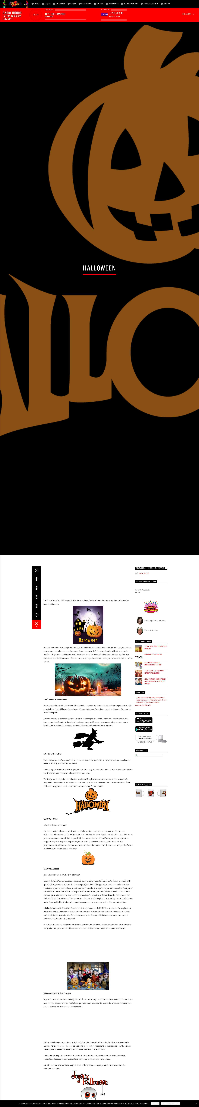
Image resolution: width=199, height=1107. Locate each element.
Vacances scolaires (131, 3)
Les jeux (73, 3)
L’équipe (48, 3)
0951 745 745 (144, 628)
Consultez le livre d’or (143, 760)
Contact (167, 3)
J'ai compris (155, 1103)
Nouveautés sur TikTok (153, 709)
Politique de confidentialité (170, 1103)
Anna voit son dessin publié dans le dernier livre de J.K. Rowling (155, 736)
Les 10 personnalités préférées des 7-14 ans (153, 719)
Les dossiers (60, 3)
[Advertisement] (88, 637)
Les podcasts (114, 3)
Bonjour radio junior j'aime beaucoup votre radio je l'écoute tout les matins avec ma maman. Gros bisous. (150, 754)
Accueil (37, 3)
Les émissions (86, 3)
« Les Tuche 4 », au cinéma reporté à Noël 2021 (154, 727)
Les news (100, 3)
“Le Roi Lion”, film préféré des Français (156, 702)
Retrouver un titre (151, 3)
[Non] (196, 1104)
